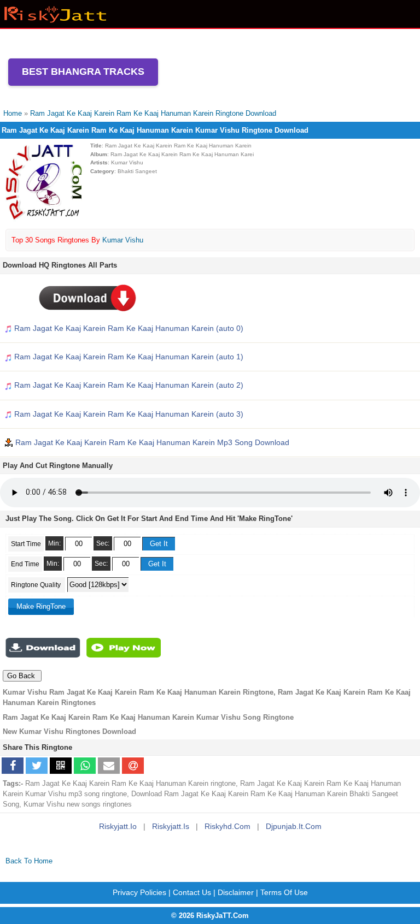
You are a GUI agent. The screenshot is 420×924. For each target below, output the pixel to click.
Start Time (26, 544)
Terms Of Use (284, 892)
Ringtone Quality (36, 585)
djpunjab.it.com (294, 826)
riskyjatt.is (170, 826)
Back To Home (28, 861)
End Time (25, 564)
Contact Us (192, 892)
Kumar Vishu (122, 240)
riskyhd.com (227, 826)
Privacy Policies (139, 892)
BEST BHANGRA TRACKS (83, 71)
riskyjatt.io (118, 826)
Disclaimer (236, 892)
